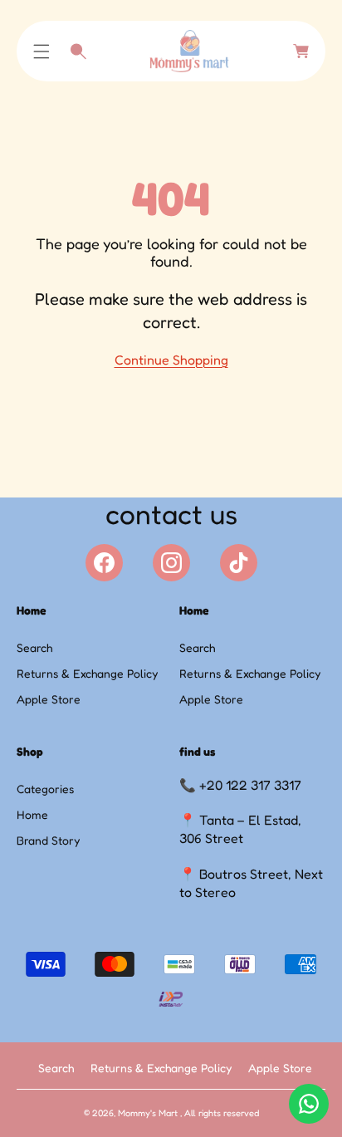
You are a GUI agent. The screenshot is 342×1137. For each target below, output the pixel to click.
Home (32, 814)
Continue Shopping (171, 359)
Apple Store (49, 699)
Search (34, 647)
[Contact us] (309, 1104)
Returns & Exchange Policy (87, 673)
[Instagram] (171, 562)
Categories (45, 789)
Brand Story (48, 840)
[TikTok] (238, 562)
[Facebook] (104, 562)
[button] (41, 51)
